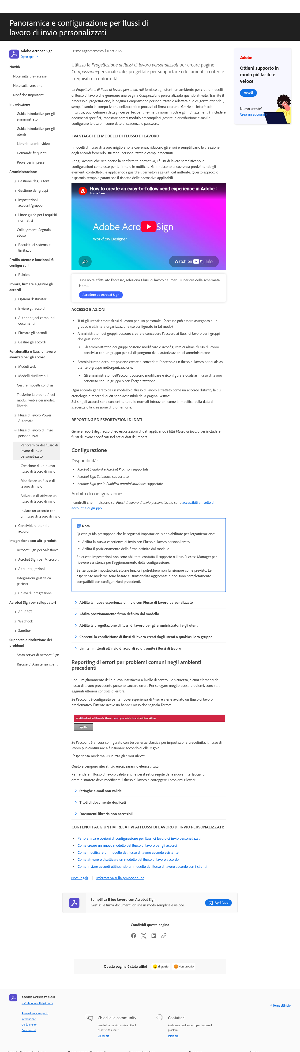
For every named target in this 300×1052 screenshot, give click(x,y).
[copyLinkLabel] (164, 937)
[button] (36, 181)
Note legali (79, 878)
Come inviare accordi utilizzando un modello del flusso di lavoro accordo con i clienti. (142, 866)
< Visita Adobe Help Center (37, 1003)
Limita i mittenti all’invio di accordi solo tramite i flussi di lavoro (130, 648)
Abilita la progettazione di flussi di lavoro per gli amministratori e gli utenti (139, 625)
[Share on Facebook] (133, 937)
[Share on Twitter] (143, 937)
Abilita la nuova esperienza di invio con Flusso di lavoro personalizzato (136, 602)
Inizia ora (173, 1035)
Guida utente (29, 1024)
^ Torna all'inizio (280, 1005)
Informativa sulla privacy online (120, 878)
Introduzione (29, 1019)
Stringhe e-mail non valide (100, 791)
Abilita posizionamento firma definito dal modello (119, 614)
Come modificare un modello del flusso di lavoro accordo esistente (128, 852)
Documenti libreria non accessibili (106, 814)
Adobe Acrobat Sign (36, 51)
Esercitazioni (29, 1030)
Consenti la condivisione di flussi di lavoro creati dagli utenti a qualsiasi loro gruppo (146, 637)
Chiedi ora (103, 1035)
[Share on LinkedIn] (154, 937)
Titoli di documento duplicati (102, 802)
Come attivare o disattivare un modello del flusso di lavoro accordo (128, 859)
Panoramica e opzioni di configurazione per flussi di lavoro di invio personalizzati (139, 838)
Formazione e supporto (35, 1013)
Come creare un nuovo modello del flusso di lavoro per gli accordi (127, 845)
